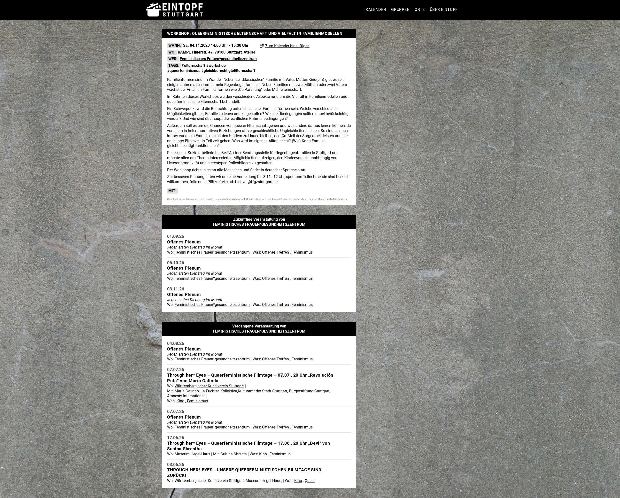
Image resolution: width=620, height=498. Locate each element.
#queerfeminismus (183, 70)
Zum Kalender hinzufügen (287, 46)
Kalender (376, 9)
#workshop (216, 65)
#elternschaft (193, 65)
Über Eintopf (444, 9)
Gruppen (400, 9)
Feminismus (302, 252)
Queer (310, 480)
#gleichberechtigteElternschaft (228, 70)
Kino (180, 401)
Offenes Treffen (275, 252)
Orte (420, 9)
